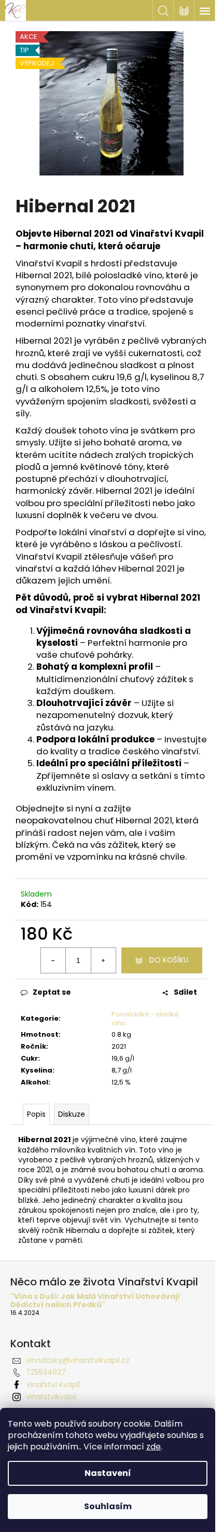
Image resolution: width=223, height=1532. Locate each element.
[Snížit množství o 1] (53, 960)
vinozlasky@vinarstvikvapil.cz (78, 1360)
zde (153, 1447)
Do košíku (168, 960)
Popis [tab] (36, 1114)
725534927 (46, 1372)
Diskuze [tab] (71, 1114)
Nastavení (108, 1473)
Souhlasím (108, 1506)
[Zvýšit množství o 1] (103, 960)
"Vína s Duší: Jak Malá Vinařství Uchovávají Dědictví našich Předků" (95, 1301)
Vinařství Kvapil (53, 1384)
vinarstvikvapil (51, 1396)
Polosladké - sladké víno (145, 1018)
